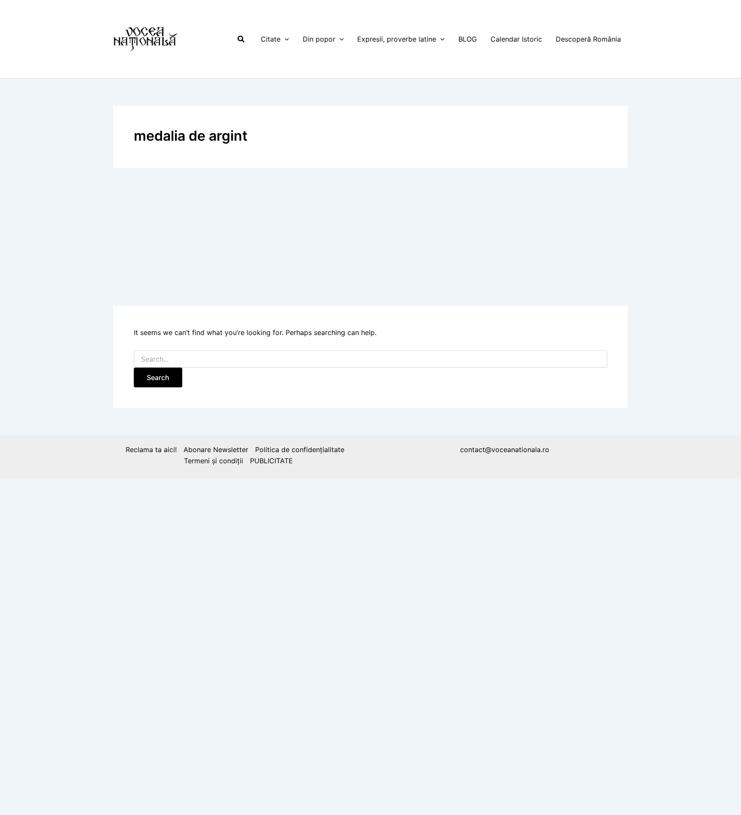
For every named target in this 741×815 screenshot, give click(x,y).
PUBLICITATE (271, 460)
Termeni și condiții (213, 460)
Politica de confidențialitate (299, 449)
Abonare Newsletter (216, 449)
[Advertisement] (370, 237)
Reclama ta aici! (151, 449)
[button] (241, 39)
